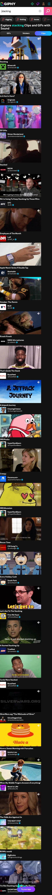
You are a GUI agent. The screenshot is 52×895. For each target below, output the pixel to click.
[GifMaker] (32, 3)
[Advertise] (38, 3)
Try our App (26, 889)
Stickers (26, 33)
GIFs (9, 33)
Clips (43, 33)
